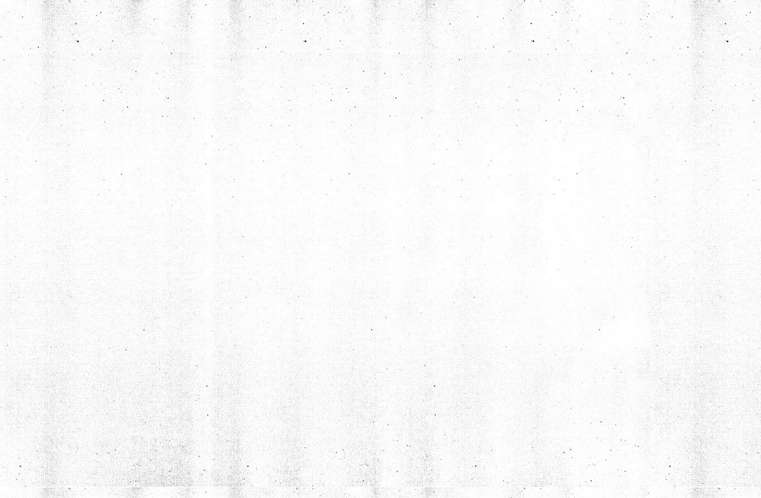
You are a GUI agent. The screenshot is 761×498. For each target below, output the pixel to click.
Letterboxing (101, 215)
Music (171, 189)
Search (145, 252)
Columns (180, 118)
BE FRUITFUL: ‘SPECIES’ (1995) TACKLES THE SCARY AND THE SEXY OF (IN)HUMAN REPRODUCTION (600, 282)
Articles (86, 118)
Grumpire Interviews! (95, 154)
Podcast (179, 144)
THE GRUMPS (95, 189)
